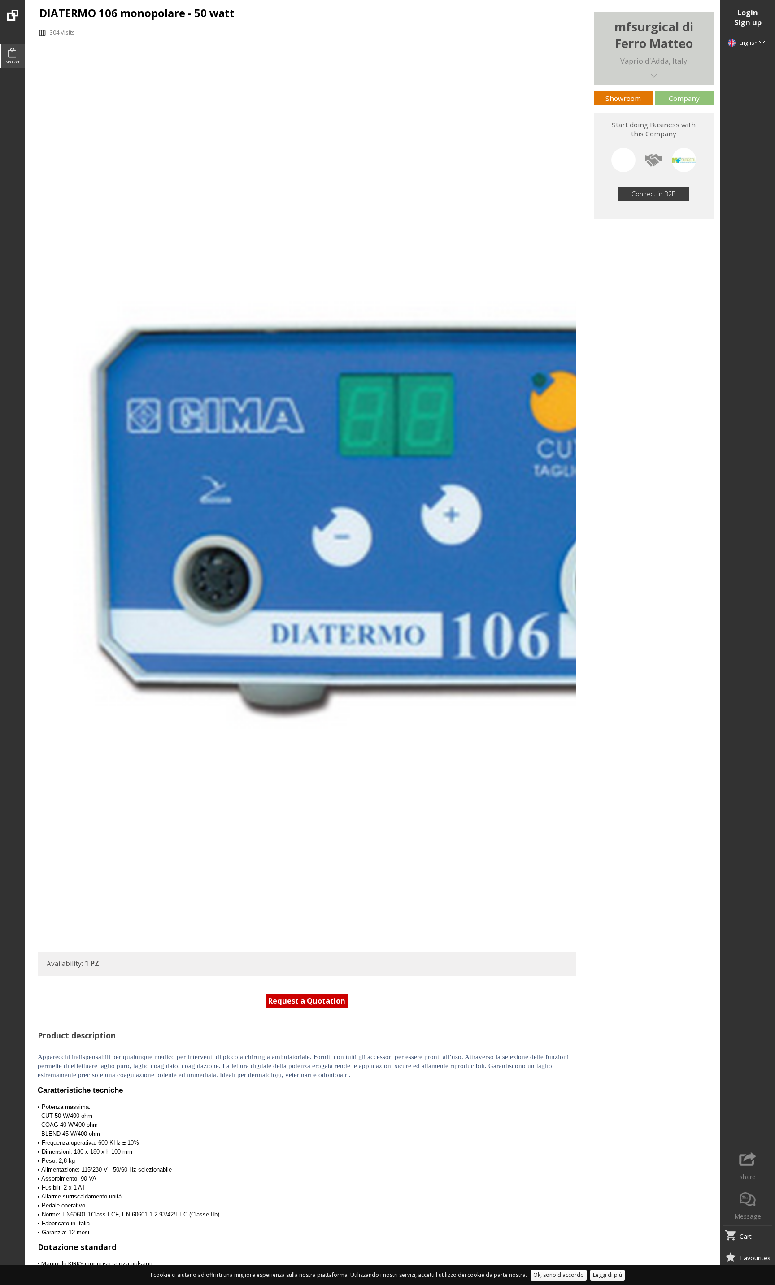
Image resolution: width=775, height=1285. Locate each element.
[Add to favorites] (730, 1258)
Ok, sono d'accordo (558, 1275)
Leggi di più (607, 1275)
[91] (12, 10)
